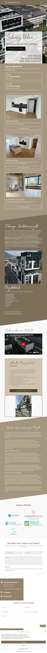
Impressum (29, 651)
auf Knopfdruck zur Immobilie (15, 48)
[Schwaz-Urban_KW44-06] (23, 416)
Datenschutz (25, 651)
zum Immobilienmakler (23, 128)
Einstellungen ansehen (23, 649)
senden (39, 573)
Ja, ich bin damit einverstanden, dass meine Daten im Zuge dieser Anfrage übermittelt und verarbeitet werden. (23, 569)
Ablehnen (23, 645)
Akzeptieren (23, 642)
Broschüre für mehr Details (13, 313)
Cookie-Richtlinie (19, 651)
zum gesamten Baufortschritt (23, 391)
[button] (45, 631)
